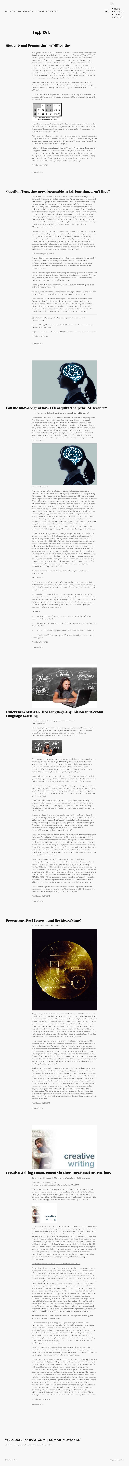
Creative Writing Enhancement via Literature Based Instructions (58, 1173)
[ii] (80, 249)
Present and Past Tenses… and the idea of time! (43, 920)
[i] (38, 246)
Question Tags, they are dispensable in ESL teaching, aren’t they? (58, 191)
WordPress (121, 1460)
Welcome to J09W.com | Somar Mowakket (32, 11)
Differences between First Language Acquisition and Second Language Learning (54, 714)
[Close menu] (112, 3)
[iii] (53, 287)
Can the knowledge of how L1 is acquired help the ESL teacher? (56, 408)
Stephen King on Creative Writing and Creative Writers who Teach (56, 1263)
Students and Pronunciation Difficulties (38, 45)
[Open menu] (106, 11)
